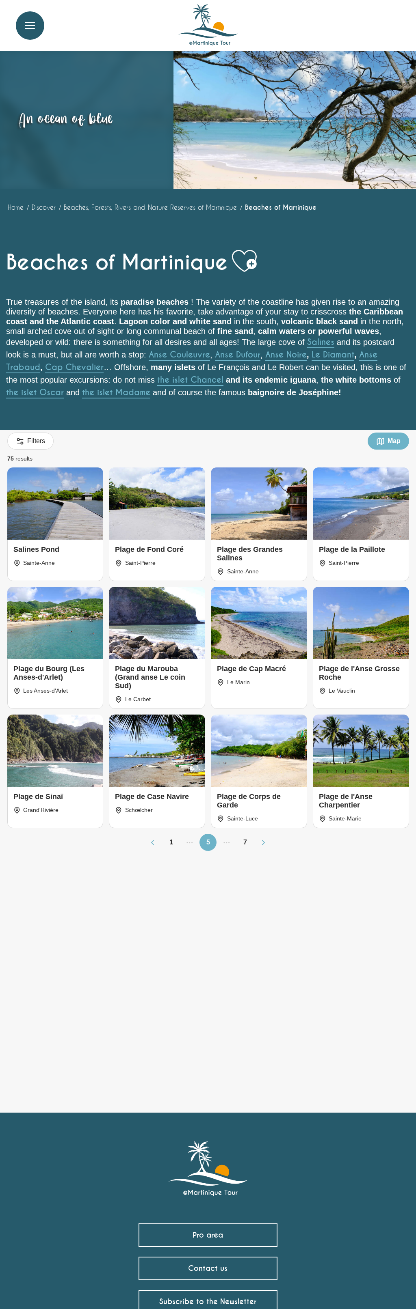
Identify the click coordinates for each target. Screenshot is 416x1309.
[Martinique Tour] (208, 1164)
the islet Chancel (190, 380)
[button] (394, 18)
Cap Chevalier (74, 367)
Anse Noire (286, 354)
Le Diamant (333, 354)
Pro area (208, 1235)
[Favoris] (376, 18)
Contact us (208, 1268)
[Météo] (357, 21)
